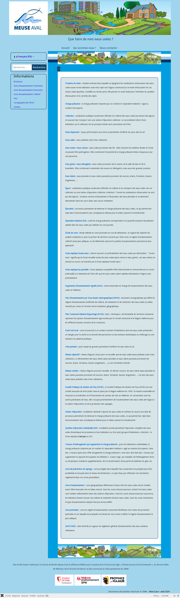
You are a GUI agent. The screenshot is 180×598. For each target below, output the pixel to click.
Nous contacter (108, 47)
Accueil (65, 47)
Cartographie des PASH (24, 103)
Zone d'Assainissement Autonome (28, 90)
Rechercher (39, 67)
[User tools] (58, 69)
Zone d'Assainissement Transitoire (28, 86)
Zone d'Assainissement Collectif (27, 94)
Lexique (17, 107)
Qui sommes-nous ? (84, 47)
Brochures (18, 82)
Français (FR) (24, 56)
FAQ (15, 98)
